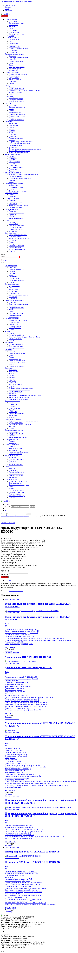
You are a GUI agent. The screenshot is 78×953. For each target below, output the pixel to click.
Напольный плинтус (16, 229)
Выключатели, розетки (17, 107)
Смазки (11, 83)
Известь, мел (13, 43)
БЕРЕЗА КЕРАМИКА (16, 167)
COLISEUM (13, 158)
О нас (7, 9)
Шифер (11, 182)
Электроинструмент (16, 100)
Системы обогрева (15, 207)
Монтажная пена (15, 79)
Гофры (11, 109)
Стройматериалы (11, 19)
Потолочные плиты (16, 227)
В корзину (5, 576)
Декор (7, 220)
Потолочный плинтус (16, 226)
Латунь (11, 129)
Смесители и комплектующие (19, 143)
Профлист (12, 215)
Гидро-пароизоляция (16, 176)
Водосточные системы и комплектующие (23, 174)
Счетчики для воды (15, 145)
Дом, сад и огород (11, 233)
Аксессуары (13, 123)
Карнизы (12, 222)
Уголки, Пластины (15, 92)
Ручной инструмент (16, 98)
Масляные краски (15, 68)
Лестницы (12, 240)
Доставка (8, 7)
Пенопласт (12, 200)
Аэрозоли (12, 56)
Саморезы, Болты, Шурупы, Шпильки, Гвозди (25, 90)
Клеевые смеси (14, 45)
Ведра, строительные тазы (18, 235)
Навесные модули (15, 112)
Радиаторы (12, 136)
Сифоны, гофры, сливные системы (21, 142)
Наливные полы (14, 47)
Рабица (11, 242)
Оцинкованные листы (16, 213)
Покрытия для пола (11, 193)
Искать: (3, 255)
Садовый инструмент (16, 246)
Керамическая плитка (12, 154)
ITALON (12, 163)
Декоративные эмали (16, 61)
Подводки (12, 134)
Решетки (12, 189)
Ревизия (12, 140)
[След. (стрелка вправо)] (3, 951)
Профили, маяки (14, 32)
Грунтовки (12, 59)
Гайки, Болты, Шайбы (16, 89)
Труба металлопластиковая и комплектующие (25, 149)
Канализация (13, 125)
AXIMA (12, 156)
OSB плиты (13, 21)
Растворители (13, 70)
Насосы (11, 132)
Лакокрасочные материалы (14, 54)
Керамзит (12, 26)
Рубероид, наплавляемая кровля (20, 178)
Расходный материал (16, 138)
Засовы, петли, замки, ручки (19, 238)
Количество (5, 574)
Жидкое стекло (14, 78)
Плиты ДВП (13, 30)
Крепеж (7, 85)
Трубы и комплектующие (18, 191)
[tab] (41, 580)
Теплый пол (13, 147)
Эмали (11, 65)
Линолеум (12, 196)
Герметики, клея (14, 76)
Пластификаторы (15, 81)
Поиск (7, 504)
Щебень (11, 36)
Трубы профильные (16, 218)
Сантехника (9, 121)
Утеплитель (13, 204)
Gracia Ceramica (14, 162)
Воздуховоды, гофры (16, 187)
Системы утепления (12, 198)
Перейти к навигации (8, 2)
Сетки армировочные (16, 34)
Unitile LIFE (13, 165)
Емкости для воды (15, 236)
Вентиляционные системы (14, 184)
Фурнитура (13, 231)
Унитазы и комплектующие (18, 152)
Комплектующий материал (18, 205)
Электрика (8, 103)
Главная (3, 516)
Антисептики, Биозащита (18, 74)
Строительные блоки (16, 23)
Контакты (8, 10)
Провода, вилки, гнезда (17, 116)
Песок (11, 28)
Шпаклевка (13, 50)
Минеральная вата (15, 202)
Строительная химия (12, 72)
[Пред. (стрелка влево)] (1, 951)
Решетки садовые (15, 247)
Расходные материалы (16, 101)
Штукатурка (13, 52)
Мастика (12, 180)
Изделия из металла (11, 209)
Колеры (11, 63)
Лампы (11, 110)
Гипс (10, 41)
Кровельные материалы (13, 173)
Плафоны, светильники (17, 114)
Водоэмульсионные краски (18, 58)
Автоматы (12, 105)
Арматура (12, 211)
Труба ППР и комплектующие (19, 151)
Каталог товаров (10, 5)
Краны (11, 127)
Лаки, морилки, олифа (16, 67)
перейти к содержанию (24, 2)
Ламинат (12, 194)
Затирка (11, 171)
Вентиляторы (13, 185)
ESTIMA (12, 160)
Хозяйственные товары (17, 249)
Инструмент (9, 96)
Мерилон (12, 131)
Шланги (12, 251)
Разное (11, 94)
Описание (8, 580)
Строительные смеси (12, 37)
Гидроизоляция (14, 39)
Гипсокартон (13, 25)
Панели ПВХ (13, 224)
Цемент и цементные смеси (18, 48)
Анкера (11, 87)
